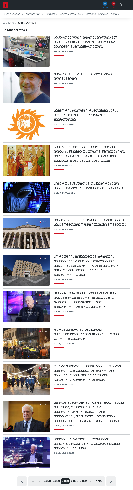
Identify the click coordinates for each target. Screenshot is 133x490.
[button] (13, 14)
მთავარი (8, 23)
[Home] (5, 5)
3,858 (47, 481)
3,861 (74, 481)
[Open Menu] (127, 5)
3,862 (83, 481)
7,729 (98, 481)
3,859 (56, 481)
